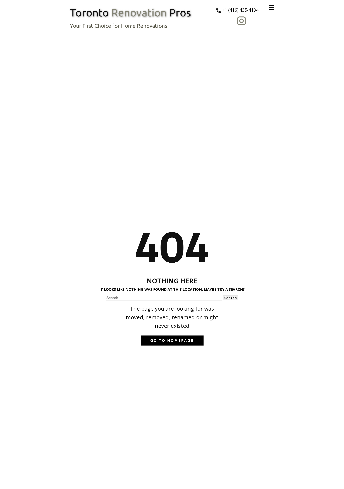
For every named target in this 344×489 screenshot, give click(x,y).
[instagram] (241, 20)
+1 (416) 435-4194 (240, 10)
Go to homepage (172, 340)
